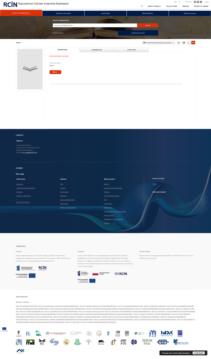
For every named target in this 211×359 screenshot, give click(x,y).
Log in (155, 184)
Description (64, 204)
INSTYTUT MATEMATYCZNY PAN (26, 306)
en (193, 42)
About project (154, 6)
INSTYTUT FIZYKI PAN (72, 322)
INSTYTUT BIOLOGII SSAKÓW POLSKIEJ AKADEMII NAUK (68, 309)
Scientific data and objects (25, 188)
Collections (171, 6)
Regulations (108, 208)
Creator (63, 188)
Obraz (52, 65)
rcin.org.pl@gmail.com (29, 152)
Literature (19, 184)
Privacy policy (109, 215)
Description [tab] (62, 50)
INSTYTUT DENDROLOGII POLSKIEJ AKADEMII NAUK (61, 311)
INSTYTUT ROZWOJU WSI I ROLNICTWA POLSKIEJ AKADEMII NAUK (155, 319)
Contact (107, 223)
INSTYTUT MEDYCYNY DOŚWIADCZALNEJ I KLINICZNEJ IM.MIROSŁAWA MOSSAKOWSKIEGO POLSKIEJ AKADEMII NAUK (95, 314)
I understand (198, 353)
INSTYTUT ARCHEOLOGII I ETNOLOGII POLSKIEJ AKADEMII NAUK (58, 306)
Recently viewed (201, 6)
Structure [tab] (131, 50)
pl (179, 2)
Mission (106, 184)
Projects (107, 192)
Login (207, 2)
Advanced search (138, 33)
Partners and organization (113, 188)
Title (61, 184)
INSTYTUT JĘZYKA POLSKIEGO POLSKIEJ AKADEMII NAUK (39, 314)
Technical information (111, 196)
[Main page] (141, 6)
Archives (19, 192)
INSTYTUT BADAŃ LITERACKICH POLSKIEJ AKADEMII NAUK (98, 306)
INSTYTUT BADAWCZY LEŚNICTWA (155, 306)
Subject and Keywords (68, 208)
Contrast (188, 2)
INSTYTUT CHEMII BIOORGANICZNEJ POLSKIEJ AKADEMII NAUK (155, 309)
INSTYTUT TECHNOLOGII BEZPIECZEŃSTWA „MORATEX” (98, 322)
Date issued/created (67, 200)
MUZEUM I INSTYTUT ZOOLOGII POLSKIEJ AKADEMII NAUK (120, 317)
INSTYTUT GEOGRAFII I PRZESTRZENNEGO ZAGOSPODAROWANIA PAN (128, 311)
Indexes (185, 6)
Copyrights (108, 204)
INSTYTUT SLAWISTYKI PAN (44, 317)
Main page (20, 174)
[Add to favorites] (178, 42)
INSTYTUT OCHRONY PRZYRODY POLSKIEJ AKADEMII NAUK (152, 314)
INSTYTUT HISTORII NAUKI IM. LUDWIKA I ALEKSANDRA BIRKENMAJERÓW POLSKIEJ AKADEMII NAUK (61, 319)
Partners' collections (23, 196)
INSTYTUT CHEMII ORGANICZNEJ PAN (32, 311)
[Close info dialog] (183, 42)
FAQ (105, 200)
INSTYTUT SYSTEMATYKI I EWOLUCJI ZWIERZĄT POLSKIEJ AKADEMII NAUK (77, 317)
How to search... (58, 33)
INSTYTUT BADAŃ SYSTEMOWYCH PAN (130, 306)
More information (184, 353)
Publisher (63, 196)
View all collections (23, 202)
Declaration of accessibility (113, 219)
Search (147, 25)
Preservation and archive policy (115, 211)
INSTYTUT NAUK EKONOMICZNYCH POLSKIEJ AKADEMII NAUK (113, 319)
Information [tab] (97, 50)
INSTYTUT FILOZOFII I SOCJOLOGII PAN (91, 311)
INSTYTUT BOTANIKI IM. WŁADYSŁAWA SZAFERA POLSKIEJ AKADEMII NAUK (110, 309)
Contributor (64, 192)
